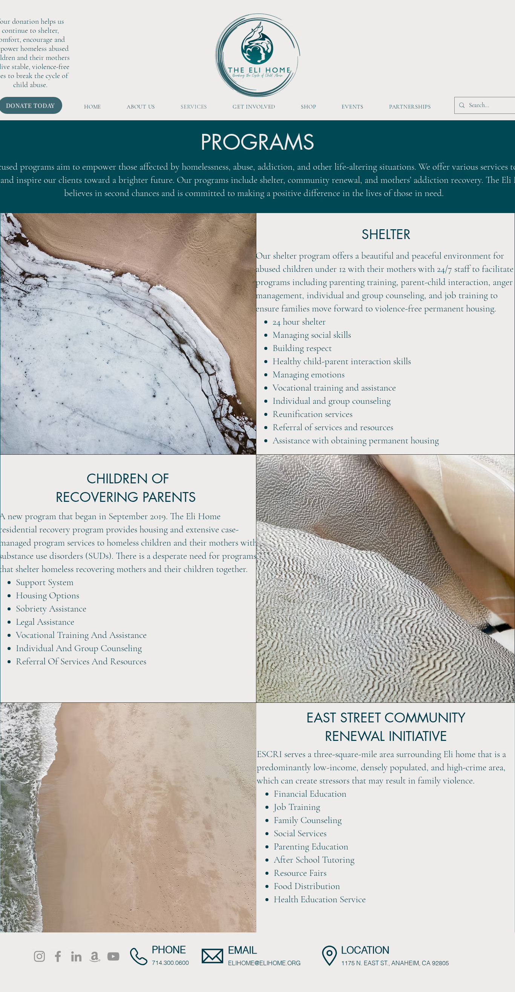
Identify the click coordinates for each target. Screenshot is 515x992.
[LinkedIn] (76, 956)
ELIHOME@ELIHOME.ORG (264, 963)
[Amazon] (94, 956)
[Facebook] (58, 956)
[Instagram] (39, 956)
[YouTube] (113, 956)
